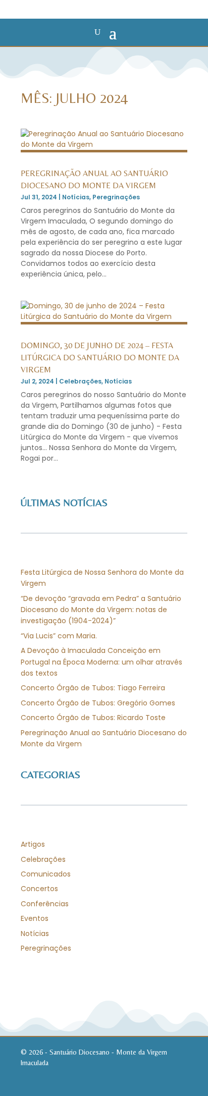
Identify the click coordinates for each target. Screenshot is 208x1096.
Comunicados (46, 874)
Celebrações (80, 381)
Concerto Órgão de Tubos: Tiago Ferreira (93, 688)
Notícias (75, 197)
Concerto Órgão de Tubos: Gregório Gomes (98, 703)
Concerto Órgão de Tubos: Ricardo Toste (93, 718)
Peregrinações (116, 197)
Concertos (39, 889)
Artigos (33, 844)
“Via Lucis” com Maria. (59, 636)
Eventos (34, 918)
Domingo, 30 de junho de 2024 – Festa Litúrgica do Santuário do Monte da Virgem (100, 357)
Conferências (45, 904)
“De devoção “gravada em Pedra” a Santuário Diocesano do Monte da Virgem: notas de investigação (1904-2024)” (101, 609)
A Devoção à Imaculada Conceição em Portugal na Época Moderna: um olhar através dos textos (101, 661)
